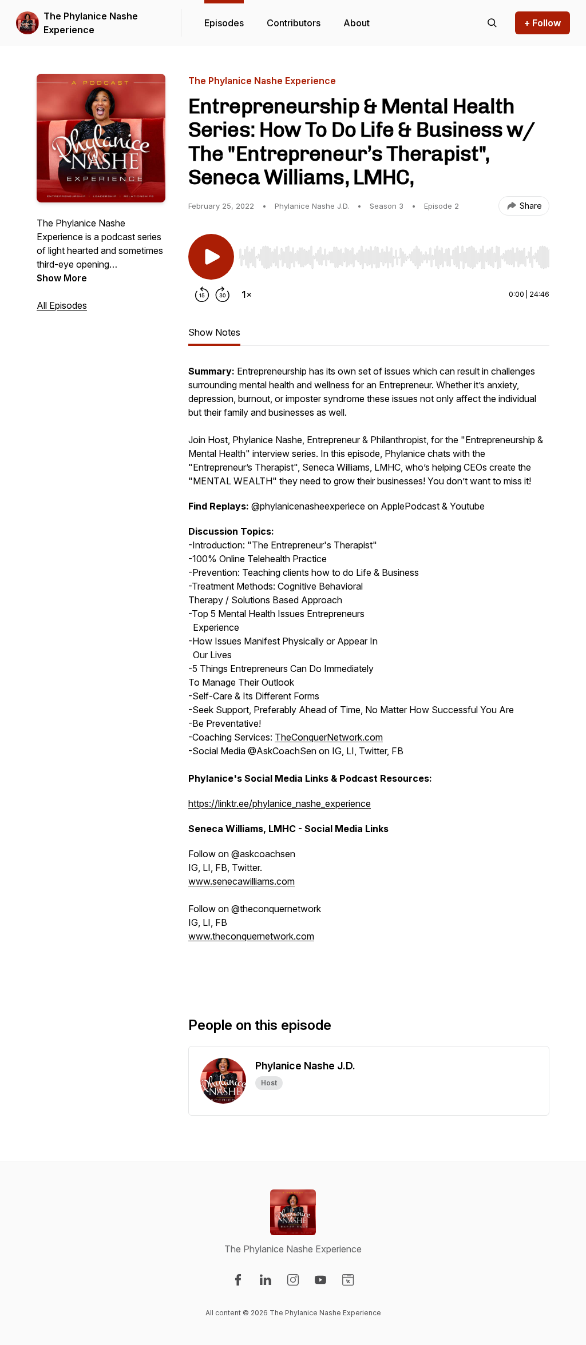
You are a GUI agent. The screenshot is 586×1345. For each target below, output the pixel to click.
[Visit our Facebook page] (238, 1280)
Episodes (224, 23)
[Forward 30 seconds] (223, 294)
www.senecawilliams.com (241, 881)
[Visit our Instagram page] (293, 1280)
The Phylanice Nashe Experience (90, 22)
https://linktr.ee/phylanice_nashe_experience (279, 803)
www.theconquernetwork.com (251, 936)
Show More (62, 278)
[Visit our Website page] (348, 1280)
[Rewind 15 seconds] (202, 294)
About (356, 23)
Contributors (293, 23)
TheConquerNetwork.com (329, 737)
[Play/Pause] (211, 257)
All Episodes (62, 305)
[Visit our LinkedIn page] (265, 1280)
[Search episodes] (492, 23)
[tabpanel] (368, 672)
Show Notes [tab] (214, 332)
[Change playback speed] (246, 294)
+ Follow (542, 23)
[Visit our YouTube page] (320, 1280)
